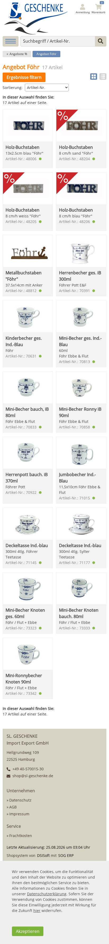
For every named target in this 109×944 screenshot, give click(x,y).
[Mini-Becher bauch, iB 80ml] (27, 387)
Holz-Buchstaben (22, 147)
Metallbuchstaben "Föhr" (24, 276)
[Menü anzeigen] (11, 41)
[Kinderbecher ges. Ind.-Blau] (27, 316)
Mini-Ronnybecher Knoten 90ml (24, 679)
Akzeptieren (27, 931)
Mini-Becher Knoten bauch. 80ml (78, 613)
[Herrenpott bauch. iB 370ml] (27, 452)
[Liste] (102, 76)
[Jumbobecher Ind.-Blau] (81, 452)
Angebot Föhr (46, 54)
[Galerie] (93, 76)
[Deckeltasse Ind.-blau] (27, 523)
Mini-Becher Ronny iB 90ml (80, 412)
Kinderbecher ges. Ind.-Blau (24, 341)
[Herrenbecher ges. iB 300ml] (81, 250)
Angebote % (18, 54)
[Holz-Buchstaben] (81, 135)
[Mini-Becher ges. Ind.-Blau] (81, 316)
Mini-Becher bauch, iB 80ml (27, 412)
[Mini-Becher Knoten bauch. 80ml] (81, 588)
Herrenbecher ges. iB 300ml (80, 276)
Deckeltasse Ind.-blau (27, 545)
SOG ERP (66, 855)
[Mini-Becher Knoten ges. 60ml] (27, 588)
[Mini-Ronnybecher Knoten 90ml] (27, 653)
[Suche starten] (100, 41)
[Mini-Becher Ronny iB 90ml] (81, 387)
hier (36, 910)
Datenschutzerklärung (46, 893)
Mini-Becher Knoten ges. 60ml (25, 613)
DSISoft (43, 855)
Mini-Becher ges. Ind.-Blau (80, 341)
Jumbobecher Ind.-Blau (77, 478)
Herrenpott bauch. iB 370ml (27, 478)
